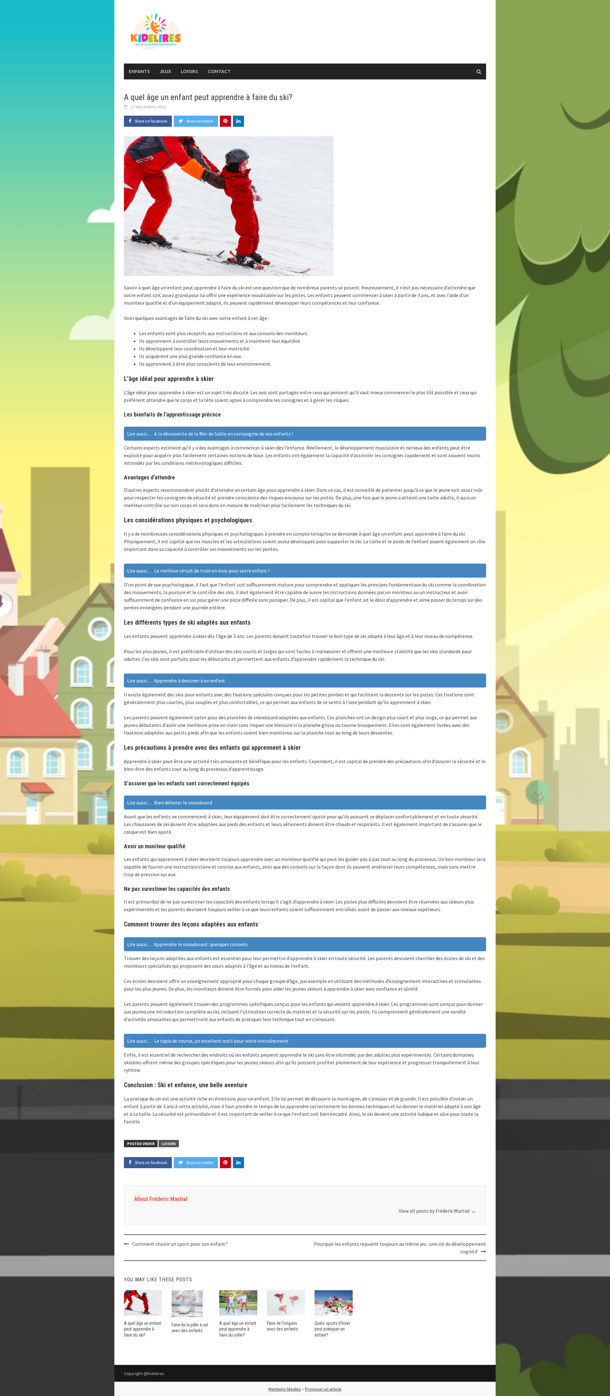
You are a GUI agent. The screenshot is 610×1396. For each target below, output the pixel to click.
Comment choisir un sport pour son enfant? (179, 1244)
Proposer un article (323, 1389)
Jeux (165, 71)
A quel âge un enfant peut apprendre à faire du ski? (142, 1329)
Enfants (139, 71)
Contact (219, 71)
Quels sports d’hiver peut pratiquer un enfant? (332, 1329)
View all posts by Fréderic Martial (437, 1211)
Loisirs (189, 71)
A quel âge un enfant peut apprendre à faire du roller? (237, 1329)
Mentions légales (284, 1389)
